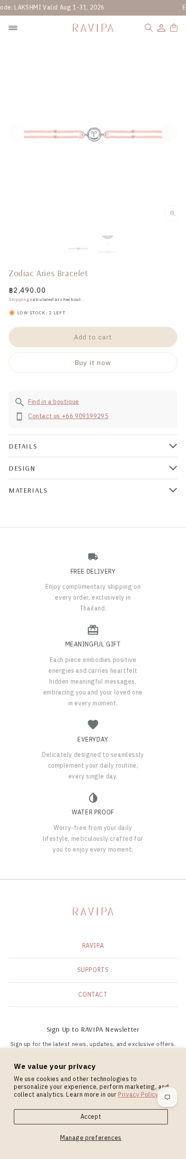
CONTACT (92, 994)
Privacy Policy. (139, 1094)
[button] (149, 28)
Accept (91, 1116)
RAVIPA (93, 945)
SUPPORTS (93, 970)
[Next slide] (168, 133)
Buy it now (93, 362)
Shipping (19, 299)
